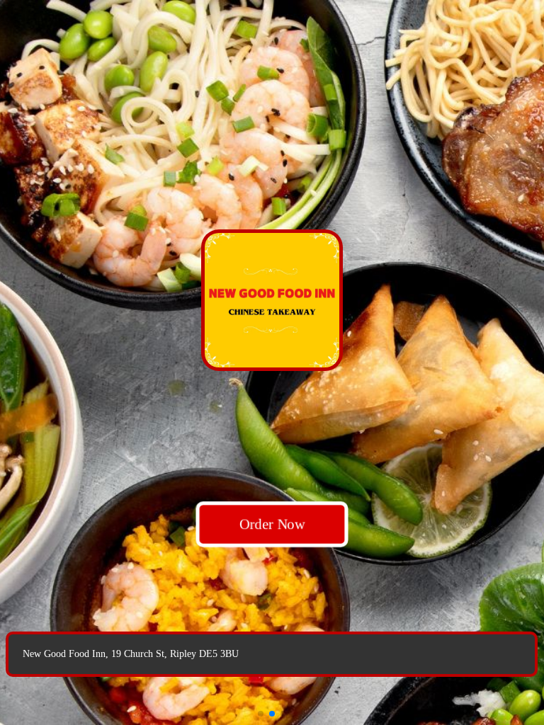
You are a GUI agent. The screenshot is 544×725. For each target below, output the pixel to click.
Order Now (272, 524)
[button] (261, 714)
